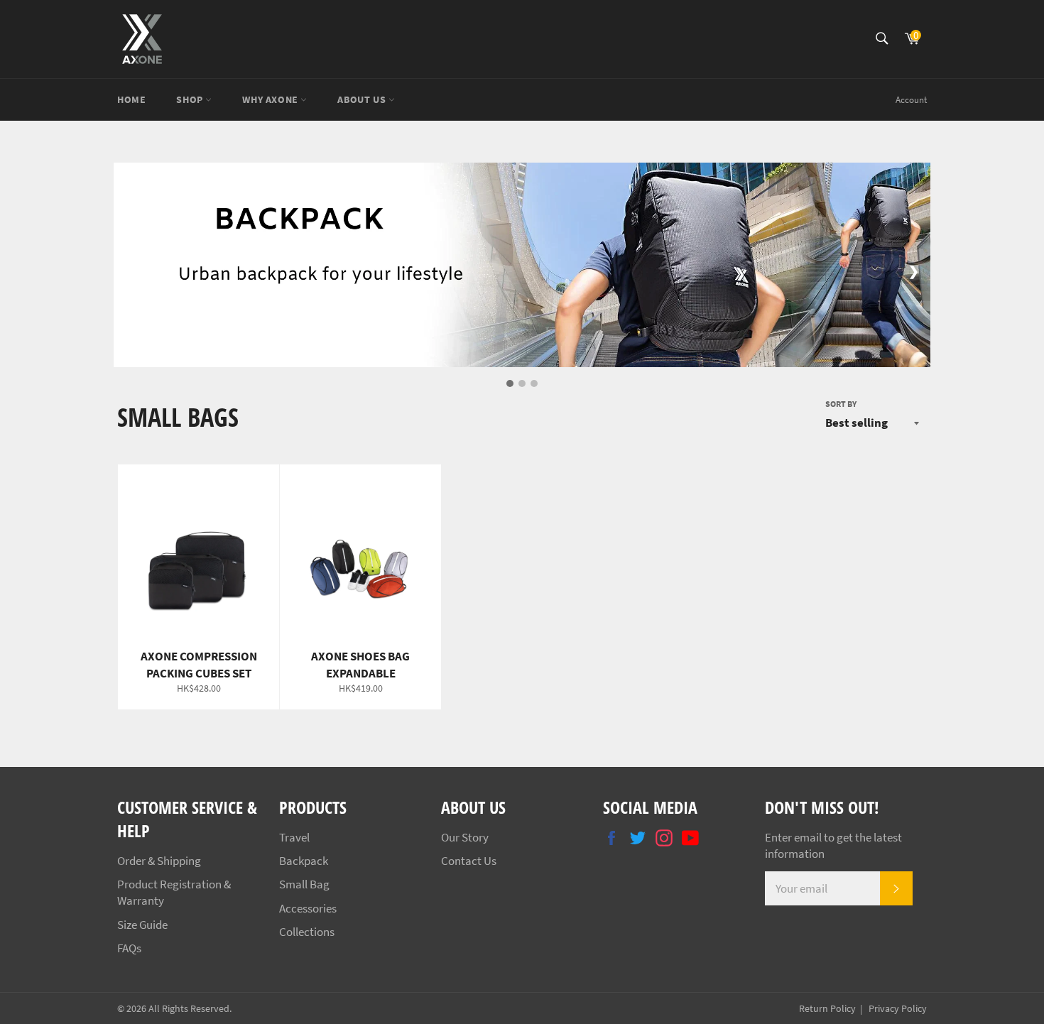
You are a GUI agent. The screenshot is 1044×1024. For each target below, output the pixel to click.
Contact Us (468, 860)
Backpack (303, 860)
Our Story (465, 837)
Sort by (841, 403)
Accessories (308, 908)
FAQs (129, 948)
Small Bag (304, 884)
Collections (307, 931)
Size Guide (142, 924)
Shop (190, 99)
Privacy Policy (896, 1009)
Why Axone (271, 99)
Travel (294, 837)
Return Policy (827, 1009)
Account (911, 100)
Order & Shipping (159, 860)
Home (131, 99)
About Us (362, 99)
